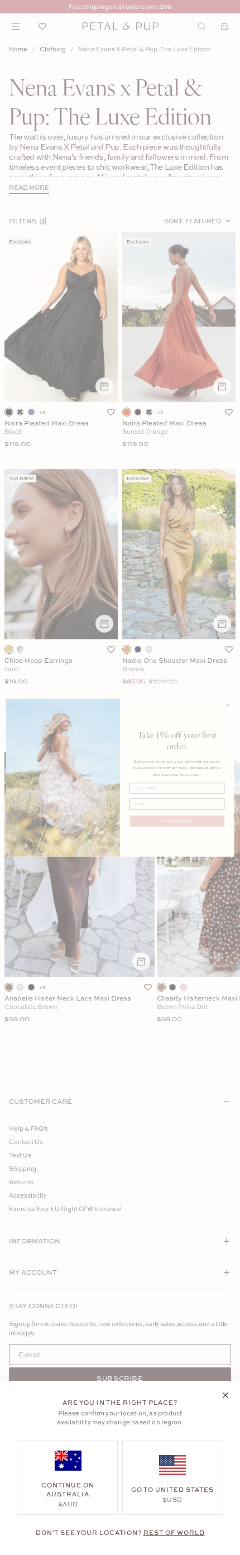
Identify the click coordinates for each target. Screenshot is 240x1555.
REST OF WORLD (174, 1532)
